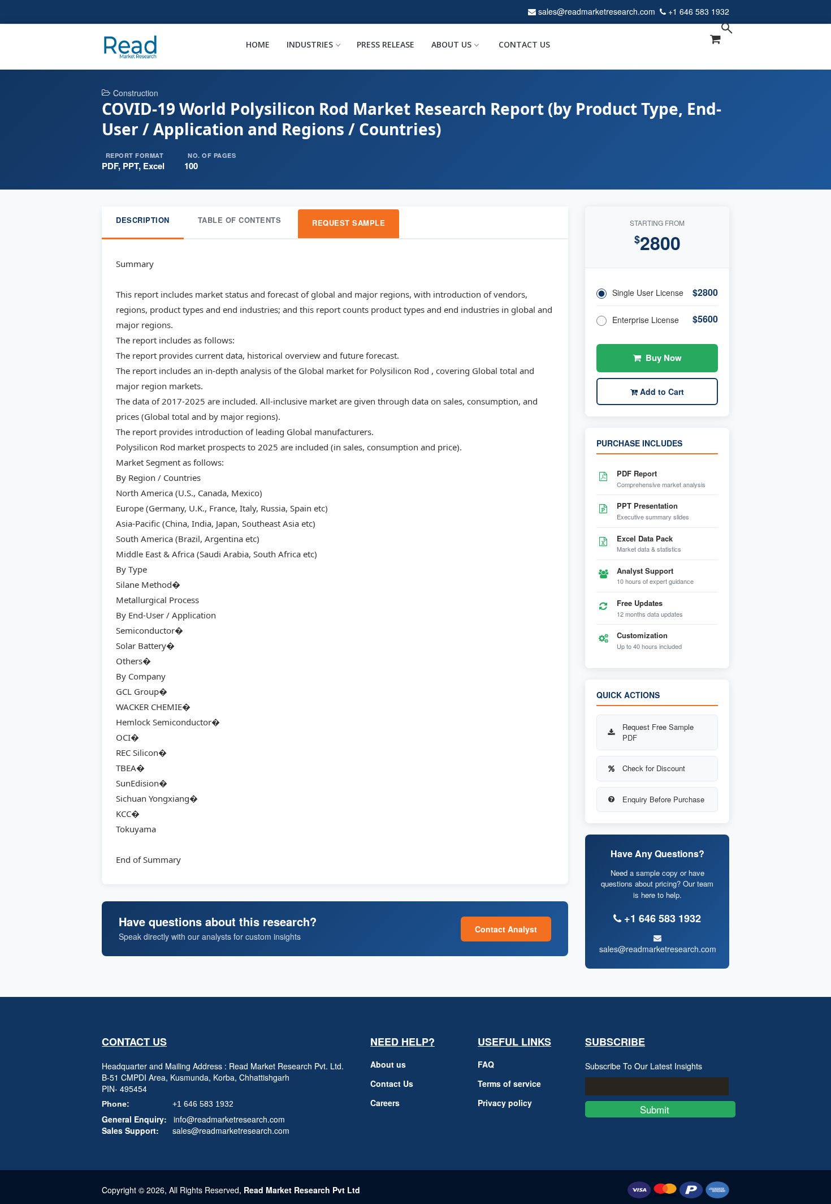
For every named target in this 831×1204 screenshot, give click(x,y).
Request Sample (348, 222)
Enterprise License (645, 319)
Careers (385, 1103)
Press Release (385, 44)
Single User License (647, 292)
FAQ (486, 1064)
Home (258, 44)
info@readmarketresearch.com (229, 1119)
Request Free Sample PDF (658, 732)
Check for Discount (653, 768)
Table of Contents (240, 219)
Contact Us (524, 44)
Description (143, 219)
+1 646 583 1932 (698, 11)
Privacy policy (505, 1103)
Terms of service (509, 1083)
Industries (310, 44)
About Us (451, 44)
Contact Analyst (506, 929)
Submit (660, 1109)
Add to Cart (661, 391)
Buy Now (664, 357)
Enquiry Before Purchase (663, 799)
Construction (135, 92)
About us (388, 1064)
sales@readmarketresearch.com (596, 11)
